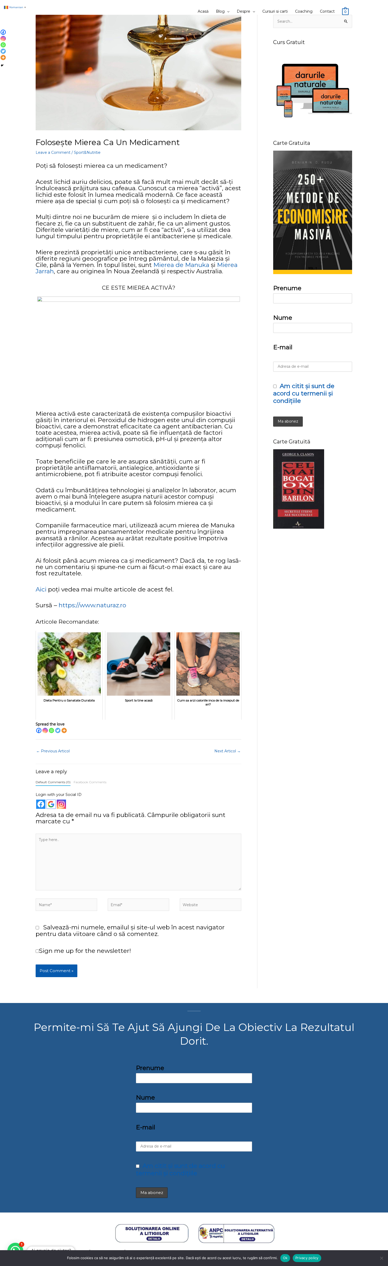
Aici (41, 589)
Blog (220, 11)
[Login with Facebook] (40, 804)
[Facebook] (38, 730)
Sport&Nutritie (87, 152)
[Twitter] (57, 730)
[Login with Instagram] (61, 804)
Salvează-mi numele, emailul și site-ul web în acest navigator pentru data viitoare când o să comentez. (130, 930)
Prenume (287, 288)
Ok (285, 1258)
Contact (327, 11)
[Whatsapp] (51, 730)
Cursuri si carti (275, 11)
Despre (243, 11)
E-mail (282, 347)
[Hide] (2, 65)
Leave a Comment (53, 152)
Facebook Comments (90, 782)
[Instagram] (45, 730)
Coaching (304, 11)
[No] (381, 1258)
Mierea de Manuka (181, 265)
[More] (64, 730)
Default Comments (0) (53, 782)
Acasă (203, 11)
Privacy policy (307, 1258)
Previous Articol (53, 751)
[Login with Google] (51, 804)
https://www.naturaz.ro (92, 605)
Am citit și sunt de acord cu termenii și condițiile (303, 393)
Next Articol (227, 751)
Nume (282, 317)
